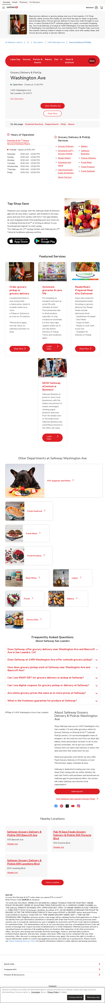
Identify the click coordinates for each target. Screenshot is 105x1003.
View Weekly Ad (52, 105)
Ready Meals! (64, 158)
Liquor (76, 578)
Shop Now (52, 113)
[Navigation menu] (3, 7)
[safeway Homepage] (12, 7)
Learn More (55, 347)
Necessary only (93, 997)
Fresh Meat (86, 162)
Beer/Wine (32, 578)
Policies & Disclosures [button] (14, 975)
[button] (92, 7)
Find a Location (55, 882)
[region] (52, 995)
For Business (35, 2)
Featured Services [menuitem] (34, 124)
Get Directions (16, 99)
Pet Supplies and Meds (58, 481)
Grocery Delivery (66, 146)
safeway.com (85, 791)
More (92, 61)
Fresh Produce (88, 166)
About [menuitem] (71, 124)
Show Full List (65, 177)
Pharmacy (24, 2)
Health (15, 2)
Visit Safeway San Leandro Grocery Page (77, 798)
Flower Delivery (88, 158)
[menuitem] (15, 61)
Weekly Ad (12, 844)
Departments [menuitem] (52, 124)
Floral (28, 599)
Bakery (84, 146)
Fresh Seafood (88, 171)
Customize (35, 992)
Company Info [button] (10, 969)
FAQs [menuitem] (63, 124)
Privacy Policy (53, 992)
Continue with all (75, 997)
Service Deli (33, 620)
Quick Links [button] (9, 964)
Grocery (6, 2)
